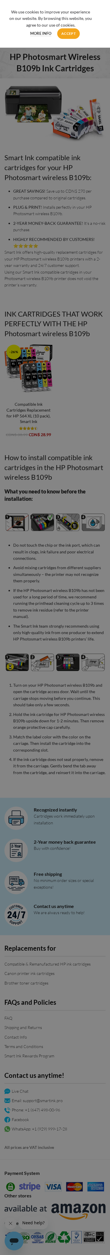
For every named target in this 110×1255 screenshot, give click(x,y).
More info (40, 33)
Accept (68, 33)
